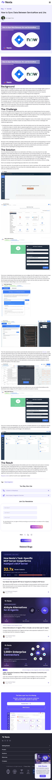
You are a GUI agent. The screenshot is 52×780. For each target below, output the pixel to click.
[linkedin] (2, 741)
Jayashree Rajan (11, 635)
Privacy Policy (8, 523)
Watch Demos (26, 707)
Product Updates (45, 670)
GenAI (13, 579)
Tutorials (9, 9)
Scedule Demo (25, 703)
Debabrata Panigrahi (12, 591)
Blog (2, 9)
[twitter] (5, 741)
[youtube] (10, 741)
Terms (47, 521)
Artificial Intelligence (7, 579)
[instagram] (7, 741)
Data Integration (9, 482)
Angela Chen (11, 18)
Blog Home (27, 540)
